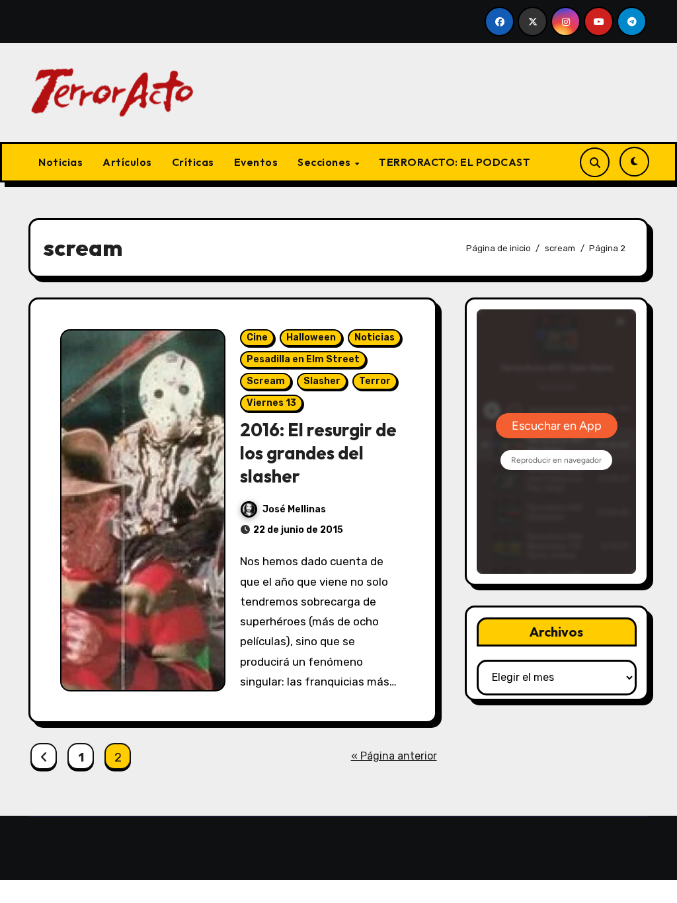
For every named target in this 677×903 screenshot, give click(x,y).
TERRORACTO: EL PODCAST (454, 162)
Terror (375, 381)
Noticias (60, 162)
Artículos (127, 162)
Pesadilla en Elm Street (303, 359)
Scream (266, 381)
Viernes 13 (271, 403)
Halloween (311, 337)
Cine (257, 337)
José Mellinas (294, 509)
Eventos (256, 162)
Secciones (325, 162)
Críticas (193, 162)
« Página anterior (394, 756)
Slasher (321, 381)
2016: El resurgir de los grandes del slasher (318, 452)
